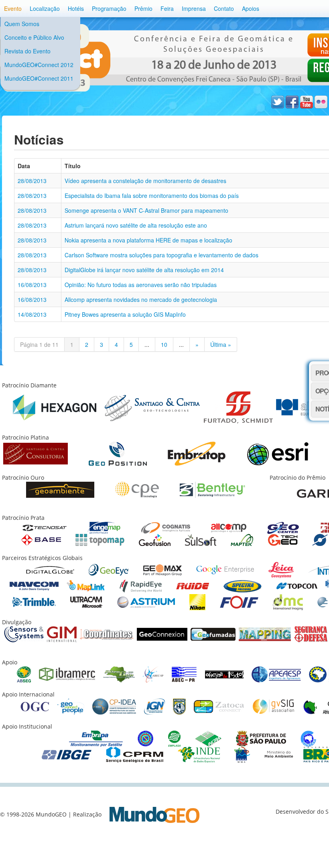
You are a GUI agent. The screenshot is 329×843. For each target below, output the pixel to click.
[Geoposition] (118, 453)
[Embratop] (196, 453)
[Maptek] (242, 539)
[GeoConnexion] (162, 633)
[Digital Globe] (50, 569)
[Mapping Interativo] (265, 633)
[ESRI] (277, 453)
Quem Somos (21, 24)
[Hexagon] (54, 407)
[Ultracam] (86, 601)
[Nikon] (197, 601)
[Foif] (239, 601)
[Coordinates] (107, 633)
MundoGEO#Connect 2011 (38, 78)
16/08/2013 (32, 285)
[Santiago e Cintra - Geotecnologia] (152, 407)
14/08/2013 (32, 314)
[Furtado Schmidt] (238, 407)
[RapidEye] (141, 585)
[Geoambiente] (60, 489)
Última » (220, 344)
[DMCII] (288, 601)
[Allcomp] (228, 527)
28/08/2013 (32, 181)
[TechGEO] (283, 539)
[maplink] (86, 585)
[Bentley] (212, 489)
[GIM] (62, 633)
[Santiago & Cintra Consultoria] (35, 453)
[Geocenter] (283, 527)
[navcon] (34, 585)
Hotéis (76, 8)
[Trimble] (34, 601)
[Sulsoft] (200, 539)
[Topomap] (99, 539)
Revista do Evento (27, 51)
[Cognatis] (165, 527)
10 (164, 344)
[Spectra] (242, 585)
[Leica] (281, 569)
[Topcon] (296, 585)
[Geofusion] (155, 539)
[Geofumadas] (213, 633)
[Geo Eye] (109, 569)
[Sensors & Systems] (24, 633)
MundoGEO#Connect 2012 (38, 65)
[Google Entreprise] (225, 569)
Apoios (250, 8)
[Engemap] (103, 527)
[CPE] (137, 489)
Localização (45, 8)
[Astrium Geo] (146, 601)
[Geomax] (162, 569)
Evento (13, 8)
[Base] (41, 539)
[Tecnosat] (44, 527)
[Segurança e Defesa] (310, 633)
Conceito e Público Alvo (34, 37)
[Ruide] (192, 585)
